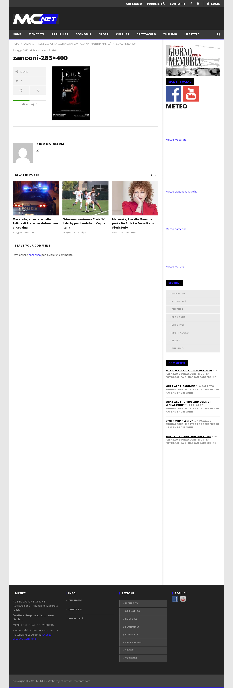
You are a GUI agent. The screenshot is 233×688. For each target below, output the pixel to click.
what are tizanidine (180, 386)
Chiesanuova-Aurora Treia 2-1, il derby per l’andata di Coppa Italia (84, 223)
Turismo (170, 34)
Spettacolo (146, 34)
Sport (104, 34)
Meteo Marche (175, 266)
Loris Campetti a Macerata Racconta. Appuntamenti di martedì (74, 43)
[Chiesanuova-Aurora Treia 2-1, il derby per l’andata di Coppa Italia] (85, 198)
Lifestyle (191, 34)
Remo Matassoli (41, 50)
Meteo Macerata (176, 139)
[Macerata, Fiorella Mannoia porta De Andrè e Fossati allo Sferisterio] (135, 198)
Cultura (123, 34)
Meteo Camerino (176, 229)
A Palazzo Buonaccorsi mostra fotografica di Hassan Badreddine (192, 374)
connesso (35, 255)
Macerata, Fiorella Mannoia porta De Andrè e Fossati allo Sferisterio (133, 223)
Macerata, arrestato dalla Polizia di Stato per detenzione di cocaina (35, 223)
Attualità (60, 34)
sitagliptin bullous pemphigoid (189, 370)
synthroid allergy (179, 420)
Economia (84, 34)
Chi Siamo (134, 3)
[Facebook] (191, 3)
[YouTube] (198, 3)
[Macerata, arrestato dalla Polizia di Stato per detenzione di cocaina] (36, 198)
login (216, 3)
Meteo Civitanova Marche (182, 191)
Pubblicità (156, 3)
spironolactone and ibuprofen (188, 436)
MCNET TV (36, 34)
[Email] (37, 150)
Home (17, 34)
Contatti (177, 3)
